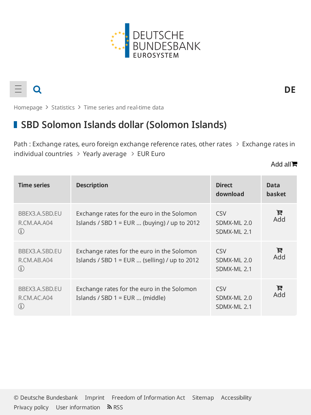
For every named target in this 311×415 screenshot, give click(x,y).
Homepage (28, 107)
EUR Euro (151, 153)
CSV (221, 213)
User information (78, 407)
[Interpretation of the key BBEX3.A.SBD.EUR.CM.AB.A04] (21, 269)
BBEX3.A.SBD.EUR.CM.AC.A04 (40, 293)
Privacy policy (31, 407)
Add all (281, 164)
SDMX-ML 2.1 (234, 231)
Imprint (94, 397)
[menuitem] (18, 89)
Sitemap (203, 397)
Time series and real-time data (124, 107)
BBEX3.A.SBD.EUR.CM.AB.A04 (40, 255)
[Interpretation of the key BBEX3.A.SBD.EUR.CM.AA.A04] (21, 231)
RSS (117, 407)
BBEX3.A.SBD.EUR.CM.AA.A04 (40, 217)
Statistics (63, 107)
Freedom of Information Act (148, 397)
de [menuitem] (290, 89)
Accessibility (236, 397)
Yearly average (105, 153)
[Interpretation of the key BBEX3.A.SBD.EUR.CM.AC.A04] (21, 306)
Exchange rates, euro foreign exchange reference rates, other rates (132, 143)
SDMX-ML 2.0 (234, 222)
